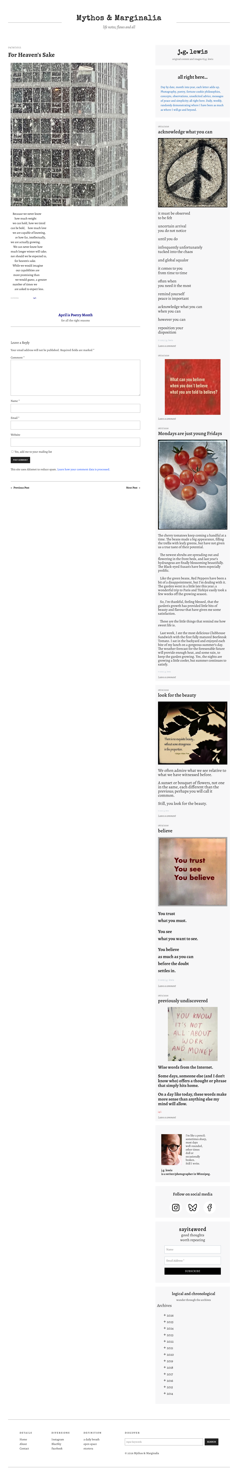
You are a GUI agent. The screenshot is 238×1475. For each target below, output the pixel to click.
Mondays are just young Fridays (190, 433)
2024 (170, 1328)
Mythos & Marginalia (119, 18)
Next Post (131, 488)
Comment (18, 357)
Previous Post (21, 488)
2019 (170, 1361)
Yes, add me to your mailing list (33, 452)
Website (15, 435)
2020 (170, 1354)
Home (23, 1439)
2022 (170, 1341)
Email (15, 418)
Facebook (56, 1448)
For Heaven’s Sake (31, 55)
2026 (170, 1315)
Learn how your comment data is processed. (83, 469)
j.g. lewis (193, 52)
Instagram (57, 1439)
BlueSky (56, 1444)
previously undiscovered (183, 1000)
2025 (170, 1321)
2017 (170, 1374)
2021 (170, 1348)
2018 (170, 1367)
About (23, 1444)
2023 (170, 1335)
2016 (170, 1380)
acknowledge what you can (185, 132)
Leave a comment (167, 346)
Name (15, 401)
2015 (170, 1387)
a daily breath (92, 1439)
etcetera (88, 1448)
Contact (24, 1448)
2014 (170, 1393)
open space (90, 1444)
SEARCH (211, 1442)
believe (165, 830)
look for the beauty (177, 695)
